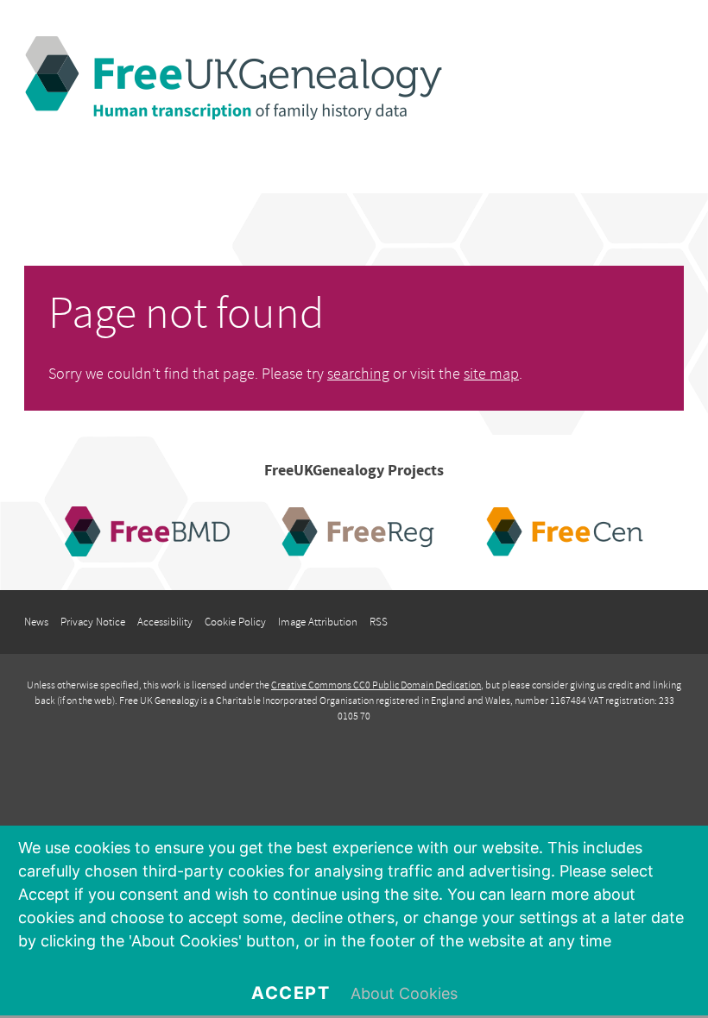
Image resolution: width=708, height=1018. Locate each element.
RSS (379, 622)
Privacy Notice (92, 622)
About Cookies (404, 993)
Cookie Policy (235, 622)
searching (358, 374)
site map (491, 374)
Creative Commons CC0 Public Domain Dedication (376, 685)
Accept (290, 993)
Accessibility (165, 622)
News (36, 622)
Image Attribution (317, 622)
